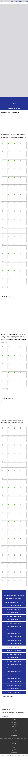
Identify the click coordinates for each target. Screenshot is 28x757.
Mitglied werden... (5, 716)
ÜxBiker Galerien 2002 (14, 681)
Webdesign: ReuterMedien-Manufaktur (18, 755)
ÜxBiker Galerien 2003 (14, 678)
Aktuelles (14, 98)
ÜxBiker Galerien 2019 (14, 623)
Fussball (14, 101)
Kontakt (19, 3)
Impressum (14, 749)
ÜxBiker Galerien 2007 (14, 664)
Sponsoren (25, 3)
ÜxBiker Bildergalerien (14, 602)
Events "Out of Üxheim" (14, 599)
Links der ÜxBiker (14, 692)
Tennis (14, 103)
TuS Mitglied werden (14, 745)
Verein (15, 3)
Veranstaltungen (14, 108)
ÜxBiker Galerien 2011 (14, 650)
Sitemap (14, 750)
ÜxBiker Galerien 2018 (14, 626)
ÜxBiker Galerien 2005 (14, 671)
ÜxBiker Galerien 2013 (14, 643)
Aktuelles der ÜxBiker (14, 592)
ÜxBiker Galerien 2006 (14, 668)
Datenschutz (14, 752)
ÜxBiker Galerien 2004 (14, 675)
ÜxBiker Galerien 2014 (14, 640)
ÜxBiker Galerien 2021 (14, 616)
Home (12, 3)
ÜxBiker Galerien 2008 (14, 661)
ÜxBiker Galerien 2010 (14, 654)
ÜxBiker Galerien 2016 (14, 633)
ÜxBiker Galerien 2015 (14, 636)
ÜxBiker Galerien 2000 (14, 688)
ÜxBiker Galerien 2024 (14, 605)
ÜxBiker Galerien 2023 (14, 609)
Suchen (5, 702)
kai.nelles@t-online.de (14, 732)
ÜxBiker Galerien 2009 (14, 657)
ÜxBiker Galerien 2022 (14, 612)
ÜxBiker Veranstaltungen (14, 595)
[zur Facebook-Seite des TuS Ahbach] (19, 1)
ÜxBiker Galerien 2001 (14, 685)
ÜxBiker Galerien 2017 (14, 630)
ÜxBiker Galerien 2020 (14, 619)
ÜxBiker (14, 106)
